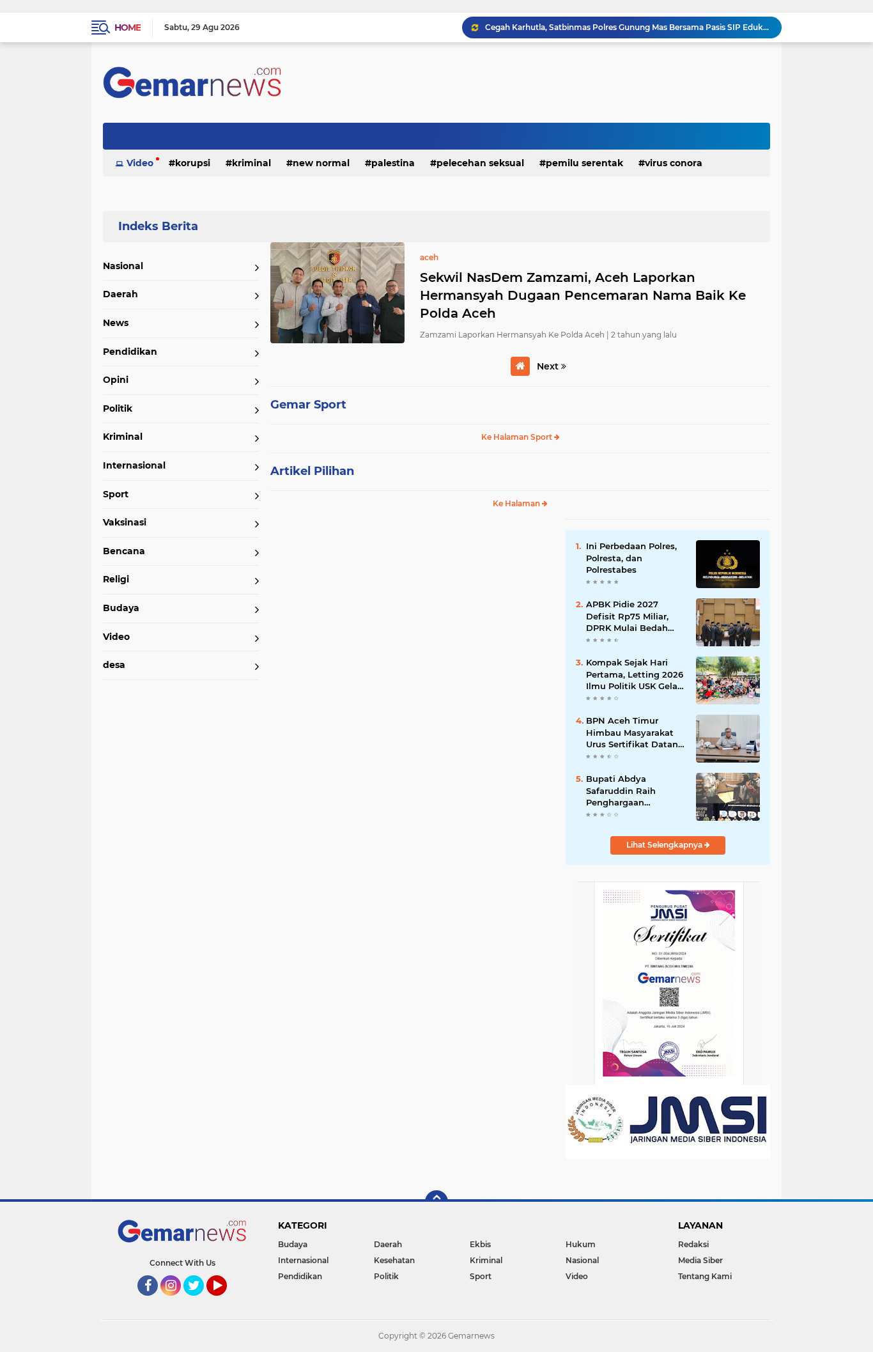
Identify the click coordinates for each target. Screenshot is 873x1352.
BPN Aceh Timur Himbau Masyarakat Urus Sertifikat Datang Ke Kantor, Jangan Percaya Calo (635, 732)
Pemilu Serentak (584, 163)
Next (549, 366)
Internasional (134, 465)
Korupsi (192, 163)
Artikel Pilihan (312, 471)
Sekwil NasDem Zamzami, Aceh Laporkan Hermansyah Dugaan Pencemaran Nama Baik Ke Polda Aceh (583, 295)
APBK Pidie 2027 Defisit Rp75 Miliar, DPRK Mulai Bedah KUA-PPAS (627, 616)
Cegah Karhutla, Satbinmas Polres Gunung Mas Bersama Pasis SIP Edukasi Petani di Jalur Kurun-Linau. (627, 27)
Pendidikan (130, 351)
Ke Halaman (517, 503)
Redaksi (693, 1244)
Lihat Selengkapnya (665, 845)
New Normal (321, 163)
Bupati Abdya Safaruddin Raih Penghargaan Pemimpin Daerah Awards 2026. (625, 790)
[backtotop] (436, 1201)
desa (114, 665)
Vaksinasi (124, 522)
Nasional (123, 266)
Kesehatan (394, 1260)
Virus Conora (673, 163)
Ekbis (480, 1244)
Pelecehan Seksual (480, 163)
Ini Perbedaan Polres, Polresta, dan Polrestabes (631, 557)
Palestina (393, 163)
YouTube (225, 1301)
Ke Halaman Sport (517, 437)
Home (127, 27)
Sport (115, 494)
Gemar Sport (308, 405)
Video (140, 163)
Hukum (581, 1244)
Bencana (124, 551)
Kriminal (251, 163)
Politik (117, 408)
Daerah (120, 294)
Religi (116, 579)
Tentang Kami (705, 1276)
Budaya (121, 608)
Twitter (199, 1301)
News (115, 323)
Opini (115, 379)
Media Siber (700, 1260)
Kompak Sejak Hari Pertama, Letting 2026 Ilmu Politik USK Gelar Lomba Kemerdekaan (634, 674)
